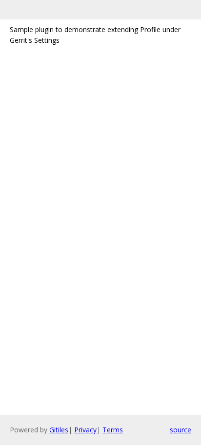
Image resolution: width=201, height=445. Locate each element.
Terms (112, 429)
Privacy (85, 429)
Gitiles (58, 429)
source (180, 429)
